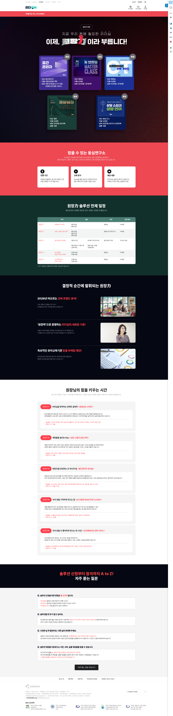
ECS (59, 2)
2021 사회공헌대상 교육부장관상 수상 (36, 707)
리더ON (41, 2)
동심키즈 (35, 2)
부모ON (47, 2)
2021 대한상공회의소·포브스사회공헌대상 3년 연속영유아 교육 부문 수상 (89, 707)
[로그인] (171, 9)
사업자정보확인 (64, 694)
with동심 (28, 2)
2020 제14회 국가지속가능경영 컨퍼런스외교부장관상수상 (137, 707)
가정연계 (53, 2)
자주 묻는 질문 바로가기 (86, 667)
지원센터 (140, 2)
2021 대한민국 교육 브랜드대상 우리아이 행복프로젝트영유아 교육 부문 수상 (63, 707)
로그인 (134, 2)
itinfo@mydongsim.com (39, 696)
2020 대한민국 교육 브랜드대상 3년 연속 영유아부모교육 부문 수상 (113, 707)
